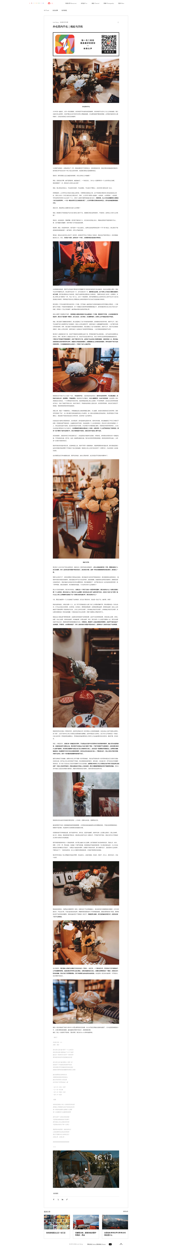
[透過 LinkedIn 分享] (62, 1199)
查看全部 (125, 1211)
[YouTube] (110, 1244)
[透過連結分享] (67, 1199)
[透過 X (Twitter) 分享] (58, 1199)
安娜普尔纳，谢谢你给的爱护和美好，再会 (85, 1234)
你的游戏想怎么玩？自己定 (55, 1233)
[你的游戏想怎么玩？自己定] (57, 1222)
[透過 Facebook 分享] (54, 1199)
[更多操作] (118, 22)
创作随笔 (64, 10)
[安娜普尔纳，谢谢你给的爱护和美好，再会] (86, 1222)
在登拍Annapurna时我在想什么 (115, 1234)
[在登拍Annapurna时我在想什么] (115, 1222)
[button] (71, 3)
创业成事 (55, 10)
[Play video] (86, 1169)
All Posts (46, 10)
